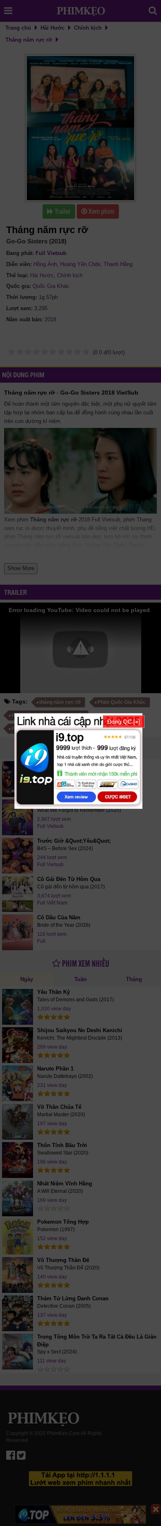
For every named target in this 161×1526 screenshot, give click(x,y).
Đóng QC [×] (123, 721)
